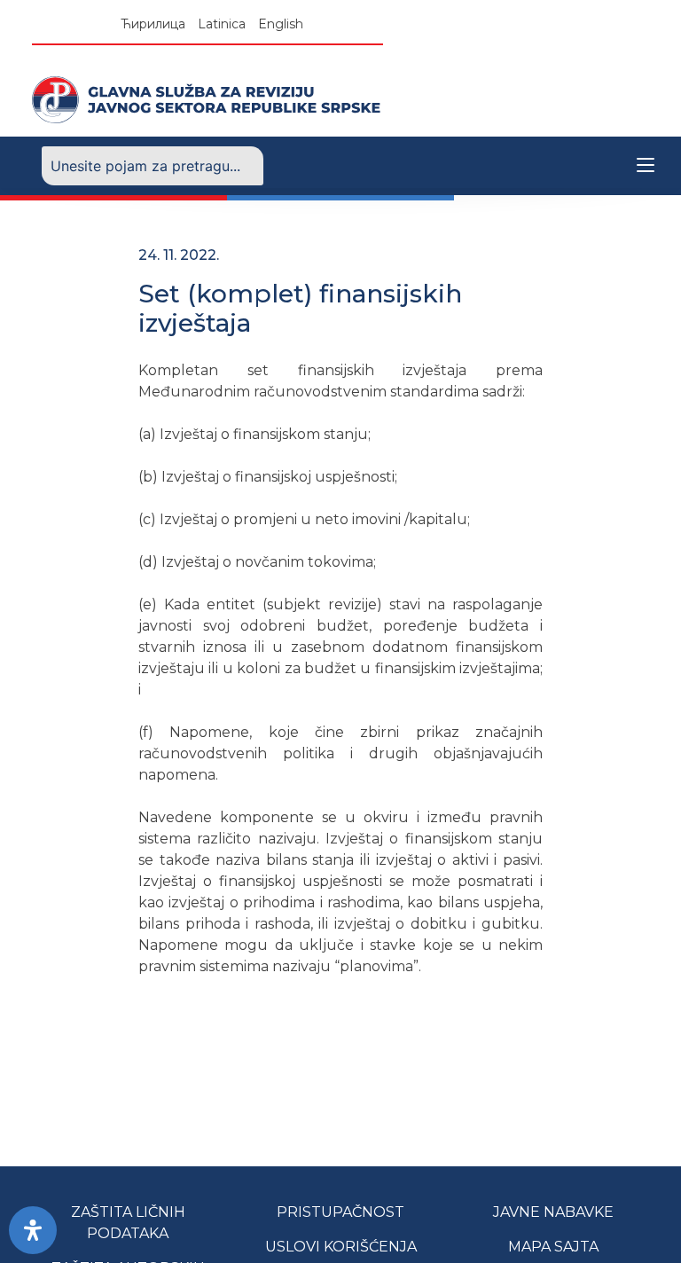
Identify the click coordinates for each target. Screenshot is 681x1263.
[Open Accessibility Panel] (33, 1230)
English (280, 24)
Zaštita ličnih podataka (128, 1223)
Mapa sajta (553, 1246)
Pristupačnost (340, 1212)
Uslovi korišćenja (341, 1246)
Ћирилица (153, 24)
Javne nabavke (553, 1212)
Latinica (222, 24)
